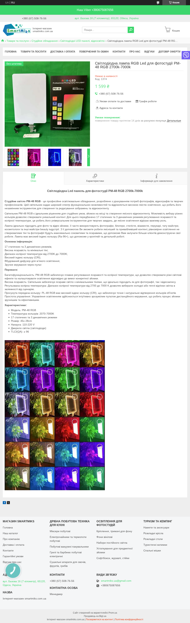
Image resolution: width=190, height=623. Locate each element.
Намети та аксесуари (156, 527)
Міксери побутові (60, 531)
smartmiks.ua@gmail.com (116, 580)
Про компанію (11, 538)
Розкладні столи (153, 538)
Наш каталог (10, 533)
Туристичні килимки (155, 544)
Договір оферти (169, 51)
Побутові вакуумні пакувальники (69, 546)
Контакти (119, 51)
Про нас (134, 51)
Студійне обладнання (45, 40)
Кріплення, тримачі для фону (114, 531)
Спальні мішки (152, 550)
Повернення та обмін (94, 51)
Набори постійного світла (111, 542)
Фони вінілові (104, 536)
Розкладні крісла (153, 533)
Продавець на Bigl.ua (95, 616)
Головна (11, 51)
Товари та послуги (17, 40)
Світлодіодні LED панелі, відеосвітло (82, 40)
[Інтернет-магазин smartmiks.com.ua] (17, 29)
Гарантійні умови (13, 556)
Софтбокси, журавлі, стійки (112, 558)
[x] (8, 503)
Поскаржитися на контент (99, 619)
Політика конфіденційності (129, 619)
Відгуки (149, 51)
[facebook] (4, 503)
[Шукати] (131, 30)
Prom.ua (113, 613)
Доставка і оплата (62, 51)
